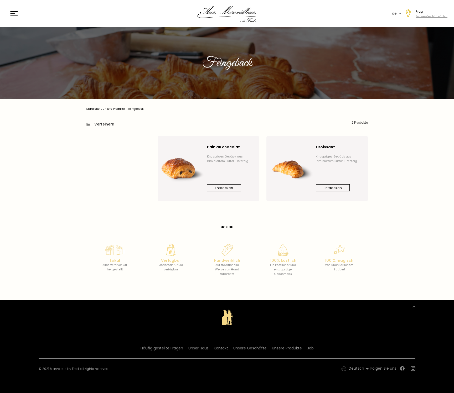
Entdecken (224, 187)
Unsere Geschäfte (250, 348)
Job (310, 348)
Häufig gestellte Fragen (162, 348)
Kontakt (221, 348)
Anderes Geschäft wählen (431, 16)
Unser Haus (198, 348)
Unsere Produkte (287, 348)
